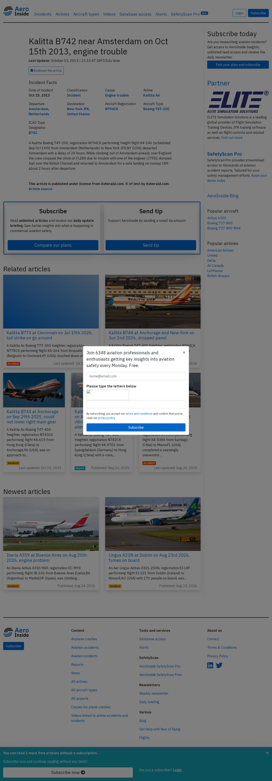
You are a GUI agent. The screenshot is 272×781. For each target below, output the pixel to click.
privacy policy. (106, 418)
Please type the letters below (111, 386)
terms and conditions (139, 413)
